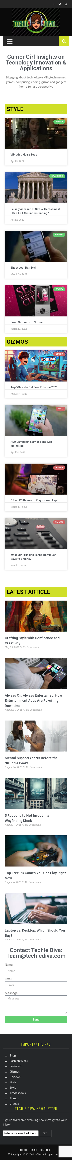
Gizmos (15, 1071)
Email (8, 979)
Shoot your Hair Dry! (23, 267)
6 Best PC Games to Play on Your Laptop (36, 500)
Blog (13, 1055)
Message (11, 993)
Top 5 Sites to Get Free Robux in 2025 (34, 387)
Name (9, 965)
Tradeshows (18, 1093)
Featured (15, 1066)
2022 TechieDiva (32, 1154)
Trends (14, 1098)
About (23, 1150)
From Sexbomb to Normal (27, 322)
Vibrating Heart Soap (24, 154)
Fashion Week (19, 1060)
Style (13, 1082)
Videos (14, 1103)
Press (33, 1150)
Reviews (15, 1076)
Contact (45, 1150)
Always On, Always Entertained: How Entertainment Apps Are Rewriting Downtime (33, 700)
